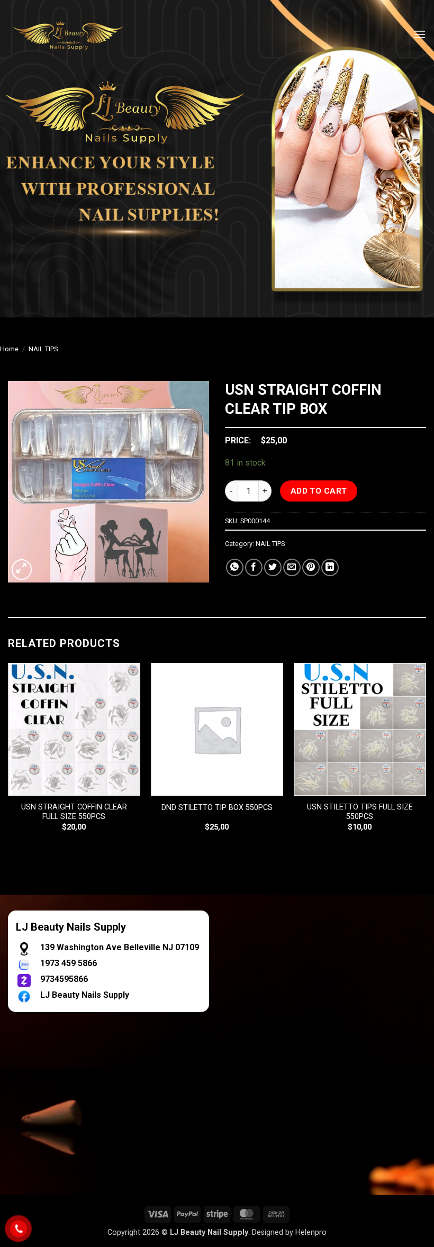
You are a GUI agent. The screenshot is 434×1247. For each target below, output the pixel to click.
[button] (419, 34)
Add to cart (319, 491)
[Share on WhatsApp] (234, 567)
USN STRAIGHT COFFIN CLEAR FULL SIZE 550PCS (74, 812)
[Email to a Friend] (292, 567)
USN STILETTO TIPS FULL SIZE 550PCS (360, 812)
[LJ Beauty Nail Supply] (74, 34)
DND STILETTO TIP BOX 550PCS (217, 807)
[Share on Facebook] (254, 567)
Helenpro (311, 1232)
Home (9, 349)
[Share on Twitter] (273, 567)
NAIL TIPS (43, 349)
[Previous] (8, 756)
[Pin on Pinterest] (311, 567)
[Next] (425, 756)
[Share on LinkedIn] (330, 567)
